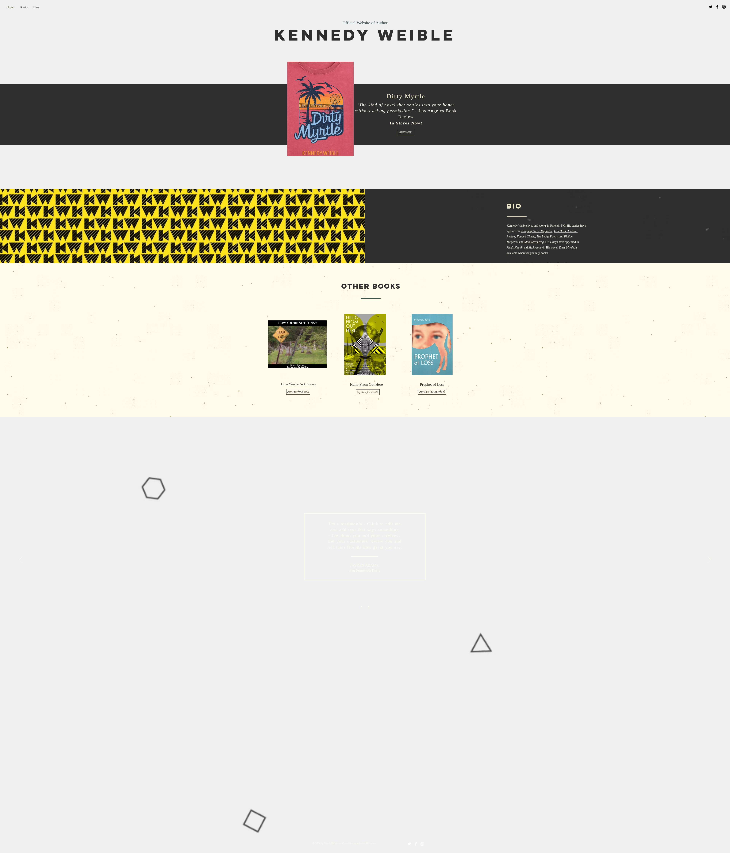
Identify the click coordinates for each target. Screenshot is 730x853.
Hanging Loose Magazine (536, 231)
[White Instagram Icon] (422, 844)
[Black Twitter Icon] (710, 7)
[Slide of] (368, 606)
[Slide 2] (365, 606)
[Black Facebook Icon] (717, 7)
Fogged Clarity (526, 236)
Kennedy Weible (365, 35)
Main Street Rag (534, 242)
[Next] (709, 560)
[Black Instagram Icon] (724, 7)
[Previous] (20, 560)
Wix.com (371, 843)
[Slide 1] (361, 606)
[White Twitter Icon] (409, 844)
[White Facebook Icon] (415, 844)
